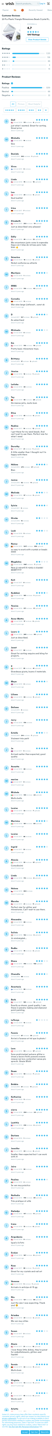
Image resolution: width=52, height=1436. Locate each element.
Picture (21, 104)
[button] (38, 3)
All (13, 104)
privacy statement (9, 1418)
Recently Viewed (35, 10)
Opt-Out (34, 1432)
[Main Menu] (3, 4)
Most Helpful (34, 104)
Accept (25, 1432)
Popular (6, 10)
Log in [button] (42, 3)
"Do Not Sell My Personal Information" (23, 1427)
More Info (45, 1432)
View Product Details (37, 39)
